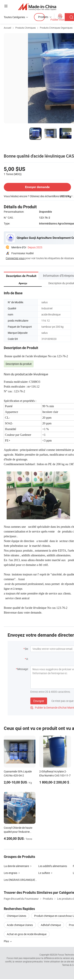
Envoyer (38, 701)
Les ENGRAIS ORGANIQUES (20, 880)
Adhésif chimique (51, 925)
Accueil (7, 27)
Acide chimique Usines (20, 925)
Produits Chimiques (25, 27)
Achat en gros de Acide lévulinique (26, 934)
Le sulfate (44, 873)
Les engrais (10, 873)
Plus (6, 941)
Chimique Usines (16, 916)
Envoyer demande (37, 187)
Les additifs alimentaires (52, 866)
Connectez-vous (15, 258)
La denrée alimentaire (16, 866)
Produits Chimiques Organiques (56, 27)
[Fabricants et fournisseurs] (37, 6)
